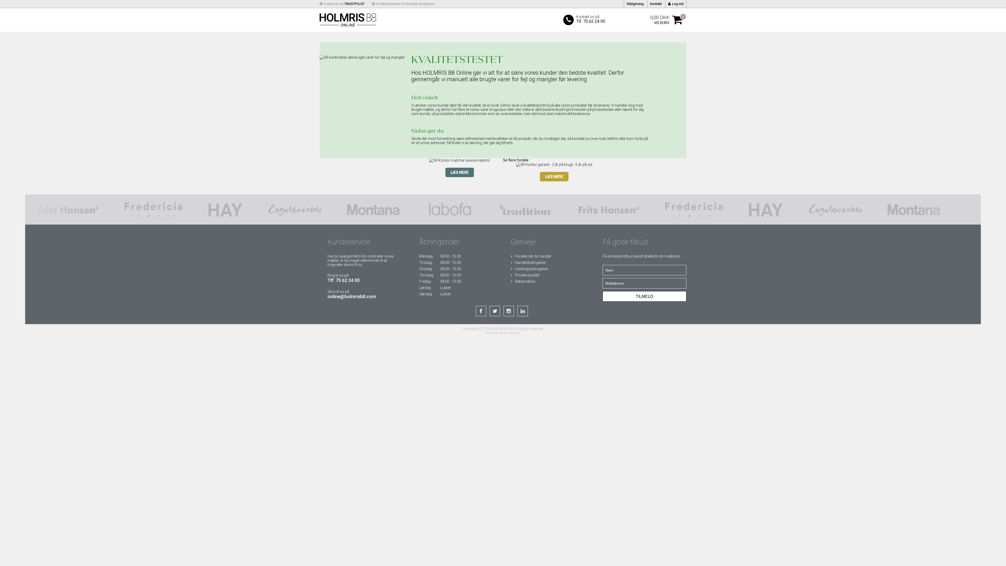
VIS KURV (661, 23)
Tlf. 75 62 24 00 (343, 280)
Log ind (678, 4)
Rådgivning (635, 4)
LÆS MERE (460, 172)
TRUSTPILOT (354, 4)
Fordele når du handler (533, 256)
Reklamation (525, 281)
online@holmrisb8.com (351, 296)
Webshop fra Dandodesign (503, 333)
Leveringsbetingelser (531, 269)
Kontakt (656, 4)
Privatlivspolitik (527, 275)
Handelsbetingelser (530, 262)
